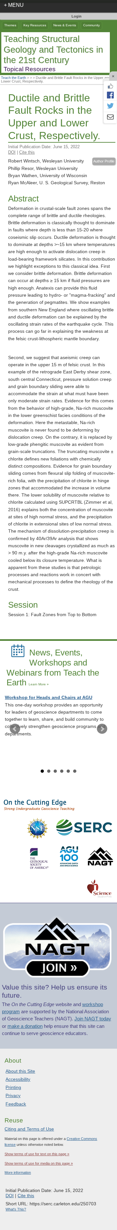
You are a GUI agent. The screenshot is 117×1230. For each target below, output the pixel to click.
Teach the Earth (13, 78)
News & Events (64, 25)
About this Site (20, 1071)
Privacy (13, 1095)
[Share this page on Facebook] (110, 94)
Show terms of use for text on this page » (37, 1154)
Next (102, 729)
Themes (10, 25)
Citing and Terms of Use (29, 1129)
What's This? (16, 1209)
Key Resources (34, 25)
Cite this (27, 152)
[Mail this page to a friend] (110, 117)
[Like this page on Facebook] (110, 86)
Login (77, 16)
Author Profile (103, 161)
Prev (15, 729)
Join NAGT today (92, 1018)
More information (18, 1172)
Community (91, 25)
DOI (12, 152)
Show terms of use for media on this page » (39, 1163)
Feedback (16, 1104)
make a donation (25, 1026)
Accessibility (18, 1079)
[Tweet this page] (110, 106)
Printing (13, 1087)
